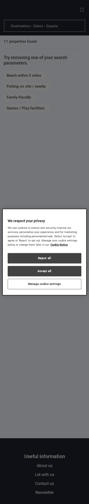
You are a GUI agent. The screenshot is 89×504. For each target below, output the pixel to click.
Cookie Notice (59, 244)
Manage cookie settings (44, 284)
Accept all (44, 271)
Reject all (44, 258)
